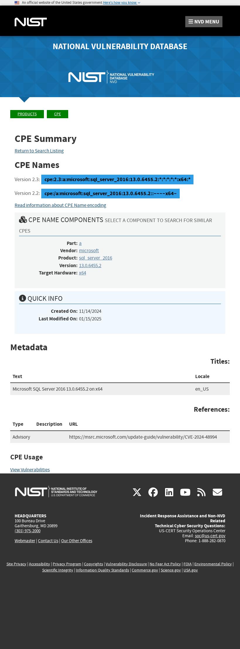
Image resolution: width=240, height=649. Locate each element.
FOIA (188, 564)
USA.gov (191, 570)
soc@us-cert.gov (210, 536)
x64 (82, 273)
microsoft (89, 251)
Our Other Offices (76, 540)
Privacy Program (67, 564)
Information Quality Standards (102, 570)
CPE (57, 114)
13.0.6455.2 (90, 265)
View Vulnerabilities (30, 470)
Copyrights (93, 564)
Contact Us (48, 541)
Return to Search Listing (39, 151)
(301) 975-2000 (27, 531)
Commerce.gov (145, 570)
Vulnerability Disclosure (126, 564)
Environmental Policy (213, 564)
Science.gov (171, 570)
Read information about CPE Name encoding (60, 205)
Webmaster (25, 541)
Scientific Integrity (57, 570)
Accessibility (39, 564)
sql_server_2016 (95, 258)
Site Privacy (16, 564)
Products (27, 114)
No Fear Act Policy (165, 564)
